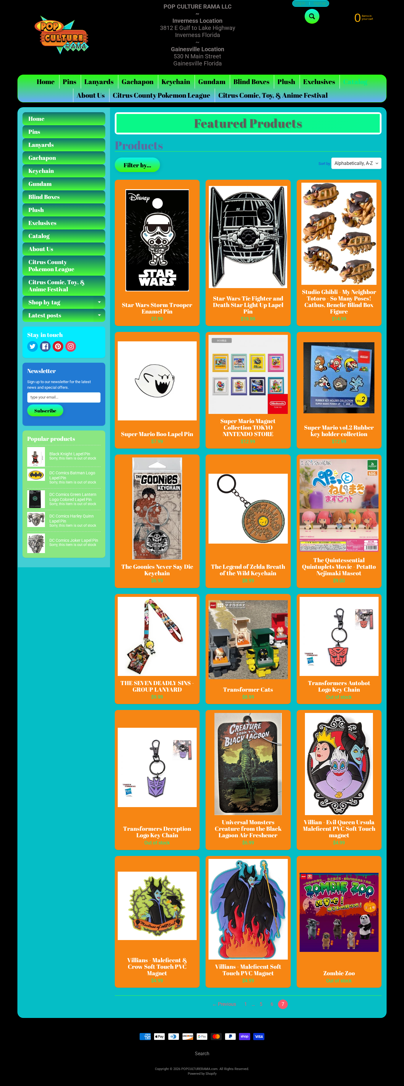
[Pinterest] (58, 346)
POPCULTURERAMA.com (199, 1069)
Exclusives (319, 81)
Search (202, 1053)
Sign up (319, 3)
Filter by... (137, 165)
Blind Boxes (251, 81)
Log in (300, 3)
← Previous (224, 1004)
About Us (91, 95)
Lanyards (99, 81)
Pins (69, 81)
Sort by (324, 163)
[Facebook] (45, 346)
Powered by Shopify (202, 1074)
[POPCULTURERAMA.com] (61, 35)
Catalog (355, 81)
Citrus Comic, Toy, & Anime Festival (273, 95)
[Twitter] (32, 346)
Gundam (211, 81)
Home (46, 81)
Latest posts (66, 316)
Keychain (175, 81)
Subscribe (45, 410)
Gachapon (137, 81)
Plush (286, 81)
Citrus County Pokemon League (161, 95)
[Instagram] (70, 346)
